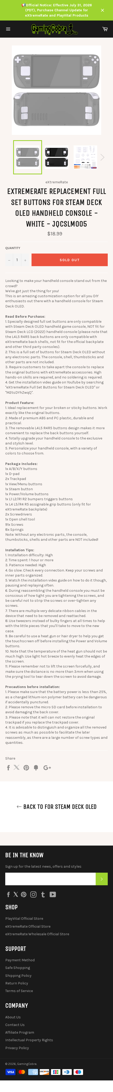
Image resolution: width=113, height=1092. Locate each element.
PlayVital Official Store (24, 918)
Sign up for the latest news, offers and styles (43, 866)
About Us (13, 1017)
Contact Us (15, 1025)
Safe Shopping (17, 967)
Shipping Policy (18, 975)
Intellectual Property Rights (29, 1040)
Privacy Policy (17, 1048)
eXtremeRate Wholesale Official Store (37, 934)
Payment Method (20, 960)
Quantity (12, 248)
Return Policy (16, 983)
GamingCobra (27, 1064)
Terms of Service (19, 991)
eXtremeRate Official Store (27, 926)
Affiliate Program (19, 1032)
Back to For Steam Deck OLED (59, 806)
